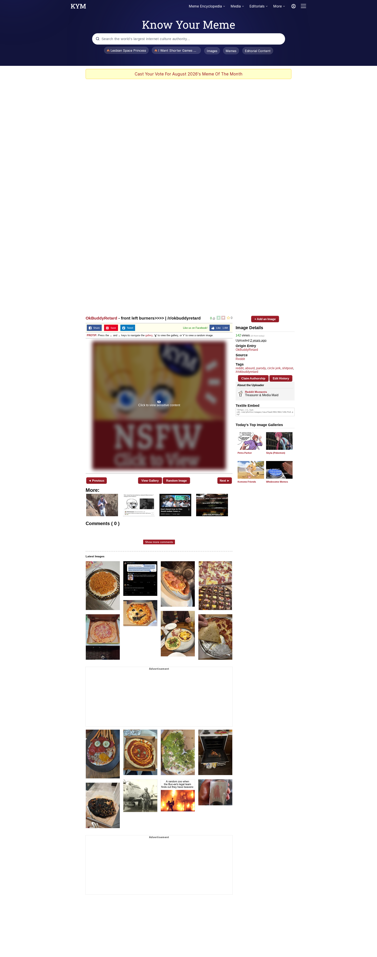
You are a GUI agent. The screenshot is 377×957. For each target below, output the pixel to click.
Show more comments (159, 542)
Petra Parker (245, 453)
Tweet (129, 328)
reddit (239, 368)
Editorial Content (258, 51)
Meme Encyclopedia (205, 6)
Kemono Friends (247, 481)
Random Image (176, 480)
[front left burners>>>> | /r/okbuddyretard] (159, 405)
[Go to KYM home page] (78, 7)
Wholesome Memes (277, 481)
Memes (231, 51)
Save (112, 328)
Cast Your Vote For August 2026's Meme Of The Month (188, 74)
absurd (250, 368)
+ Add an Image (265, 319)
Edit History (281, 378)
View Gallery (150, 480)
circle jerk (274, 368)
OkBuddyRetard (101, 318)
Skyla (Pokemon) (275, 453)
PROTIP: (92, 335)
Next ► (225, 480)
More (277, 6)
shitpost (287, 368)
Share (96, 328)
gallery (149, 335)
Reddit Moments (256, 391)
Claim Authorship (253, 378)
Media (236, 6)
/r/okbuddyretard (247, 371)
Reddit (240, 359)
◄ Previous (96, 480)
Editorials (256, 6)
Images (212, 51)
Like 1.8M (221, 328)
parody (261, 368)
